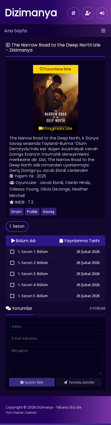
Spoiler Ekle (33, 382)
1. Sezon (17, 226)
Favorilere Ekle (57, 69)
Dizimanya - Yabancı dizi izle (58, 407)
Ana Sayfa (15, 31)
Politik (32, 211)
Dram (16, 211)
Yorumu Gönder (81, 382)
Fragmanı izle (58, 128)
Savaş (48, 211)
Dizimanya (31, 13)
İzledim (12, 251)
